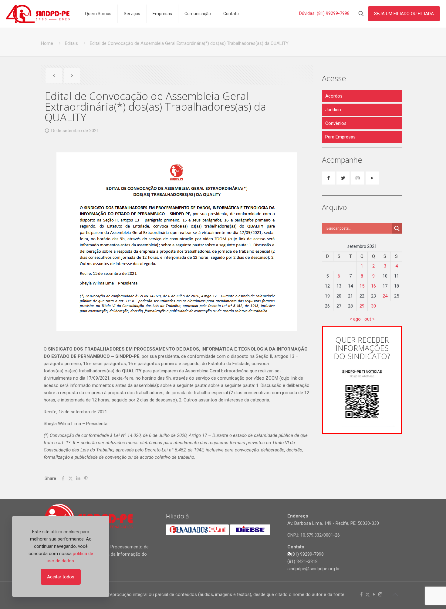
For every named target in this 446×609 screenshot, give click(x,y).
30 (373, 306)
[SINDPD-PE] (38, 13)
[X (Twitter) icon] (367, 594)
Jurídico (333, 109)
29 (362, 306)
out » (369, 319)
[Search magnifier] (397, 228)
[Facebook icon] (361, 594)
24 (385, 296)
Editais (71, 43)
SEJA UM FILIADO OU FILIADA (404, 13)
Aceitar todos (60, 577)
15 (362, 286)
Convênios (335, 123)
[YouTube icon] (374, 594)
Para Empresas (340, 137)
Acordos (334, 96)
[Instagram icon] (380, 594)
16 (373, 286)
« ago (355, 319)
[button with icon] (328, 178)
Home (47, 43)
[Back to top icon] (395, 594)
